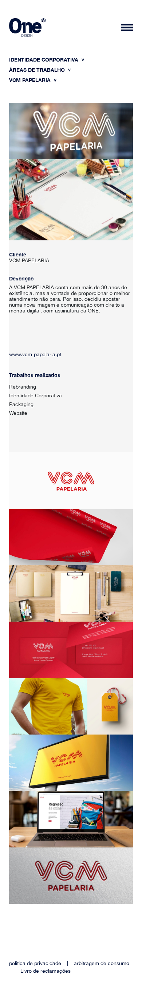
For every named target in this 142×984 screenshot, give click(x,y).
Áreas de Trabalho (37, 70)
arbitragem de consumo (101, 963)
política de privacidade (35, 963)
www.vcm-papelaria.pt (35, 354)
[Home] (27, 28)
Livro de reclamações (45, 971)
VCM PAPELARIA (30, 80)
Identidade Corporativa (44, 59)
